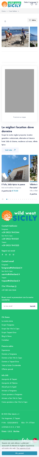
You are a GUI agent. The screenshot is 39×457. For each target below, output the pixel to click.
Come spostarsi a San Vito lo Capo (14, 402)
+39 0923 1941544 (10, 232)
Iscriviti (32, 306)
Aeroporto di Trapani (9, 379)
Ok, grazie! (19, 453)
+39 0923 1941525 (10, 245)
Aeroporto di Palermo (10, 383)
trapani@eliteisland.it (11, 280)
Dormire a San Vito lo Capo (12, 358)
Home (4, 11)
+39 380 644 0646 (9, 290)
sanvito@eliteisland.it (11, 274)
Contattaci (5, 340)
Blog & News (7, 336)
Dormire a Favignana (9, 354)
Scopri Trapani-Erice (9, 332)
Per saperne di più (23, 448)
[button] (6, 199)
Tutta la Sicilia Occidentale (11, 365)
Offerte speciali (7, 369)
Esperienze (6, 350)
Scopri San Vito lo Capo (10, 328)
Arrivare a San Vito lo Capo (12, 398)
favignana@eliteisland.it (12, 267)
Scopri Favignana (8, 325)
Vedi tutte (8, 150)
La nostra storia (7, 321)
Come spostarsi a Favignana (12, 394)
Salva (34, 20)
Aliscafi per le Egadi (9, 387)
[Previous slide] (3, 199)
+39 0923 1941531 (10, 238)
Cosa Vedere (13, 11)
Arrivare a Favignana (9, 390)
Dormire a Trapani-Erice (10, 361)
